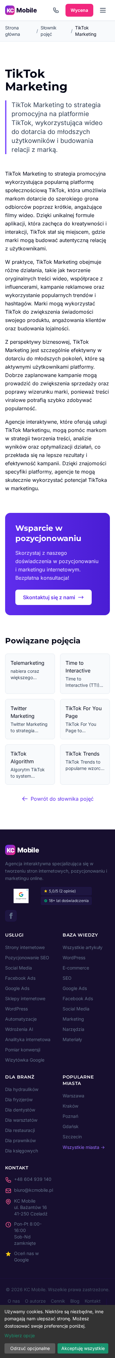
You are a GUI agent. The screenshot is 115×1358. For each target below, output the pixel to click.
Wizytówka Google (24, 1060)
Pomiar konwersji (22, 1049)
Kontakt (93, 1301)
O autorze (35, 1301)
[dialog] (57, 1331)
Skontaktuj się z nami (49, 597)
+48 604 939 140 (32, 1179)
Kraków (70, 1106)
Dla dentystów (20, 1109)
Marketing (73, 1019)
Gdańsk (71, 1126)
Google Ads (17, 988)
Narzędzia (73, 1029)
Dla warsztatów (21, 1120)
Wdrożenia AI (19, 1029)
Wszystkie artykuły (83, 947)
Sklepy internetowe (25, 998)
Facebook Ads (20, 978)
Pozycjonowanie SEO (27, 957)
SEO (67, 978)
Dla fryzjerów (19, 1099)
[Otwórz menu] (103, 10)
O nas (14, 1301)
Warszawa (73, 1095)
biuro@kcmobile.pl (33, 1190)
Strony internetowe (25, 947)
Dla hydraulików (21, 1089)
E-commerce (76, 967)
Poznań (70, 1116)
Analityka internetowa (27, 1039)
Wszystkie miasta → (84, 1147)
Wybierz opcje (19, 1335)
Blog (75, 1301)
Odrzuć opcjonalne (30, 1348)
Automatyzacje (21, 1019)
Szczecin (72, 1136)
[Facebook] (11, 916)
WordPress (16, 1008)
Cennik (58, 1301)
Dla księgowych (21, 1150)
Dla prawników (20, 1140)
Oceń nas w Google (26, 1256)
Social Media (18, 967)
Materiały (72, 1039)
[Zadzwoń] (56, 10)
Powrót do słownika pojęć (62, 799)
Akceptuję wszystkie (83, 1348)
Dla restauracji (20, 1130)
